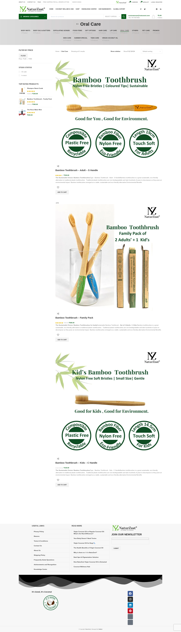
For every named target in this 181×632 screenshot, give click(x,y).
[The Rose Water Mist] (22, 112)
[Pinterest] (130, 610)
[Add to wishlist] (58, 480)
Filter (23, 56)
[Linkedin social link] (160, 9)
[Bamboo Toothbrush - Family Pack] (22, 101)
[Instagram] (130, 599)
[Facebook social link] (140, 9)
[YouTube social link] (152, 9)
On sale (24, 72)
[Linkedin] (130, 605)
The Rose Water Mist (34, 110)
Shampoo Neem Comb (35, 88)
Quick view (58, 489)
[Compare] (58, 458)
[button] (62, 485)
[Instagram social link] (148, 9)
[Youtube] (130, 616)
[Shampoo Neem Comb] (22, 91)
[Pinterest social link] (156, 9)
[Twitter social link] (144, 9)
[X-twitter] (130, 622)
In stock (24, 75)
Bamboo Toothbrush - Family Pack (39, 99)
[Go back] (77, 24)
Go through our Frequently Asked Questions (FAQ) (108, 504)
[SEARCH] (123, 16)
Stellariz (100, 629)
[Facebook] (130, 593)
